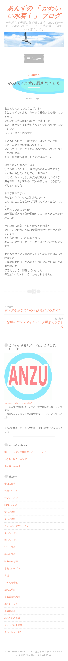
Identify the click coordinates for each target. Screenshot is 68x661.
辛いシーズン (11, 533)
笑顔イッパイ (11, 490)
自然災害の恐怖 (12, 596)
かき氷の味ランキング (15, 459)
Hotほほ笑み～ (34, 74)
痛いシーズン (11, 540)
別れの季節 (9, 589)
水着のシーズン (12, 568)
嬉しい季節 (9, 512)
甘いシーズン (11, 497)
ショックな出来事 (13, 625)
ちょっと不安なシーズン (16, 526)
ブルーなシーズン (13, 632)
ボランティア (11, 603)
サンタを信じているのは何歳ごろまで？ (32, 308)
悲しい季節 (9, 547)
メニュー (36, 58)
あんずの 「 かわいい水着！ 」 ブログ (34, 12)
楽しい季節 (9, 519)
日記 (6, 575)
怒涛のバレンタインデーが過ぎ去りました (35, 322)
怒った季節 (9, 554)
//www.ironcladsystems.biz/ (18, 403)
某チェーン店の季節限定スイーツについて (25, 452)
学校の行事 (9, 483)
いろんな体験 (11, 582)
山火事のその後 (12, 466)
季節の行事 (9, 610)
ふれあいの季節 (12, 617)
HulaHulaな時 (11, 561)
